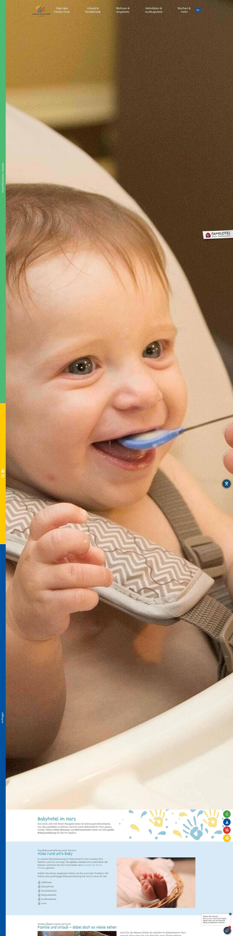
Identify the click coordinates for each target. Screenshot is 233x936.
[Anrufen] (227, 838)
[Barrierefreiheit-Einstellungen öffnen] (227, 484)
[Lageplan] (227, 822)
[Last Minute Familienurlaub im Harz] (227, 830)
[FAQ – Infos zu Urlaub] (227, 814)
